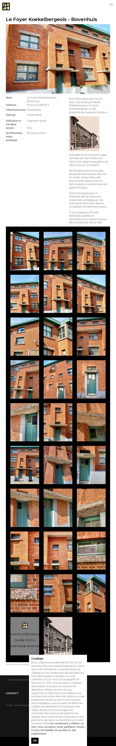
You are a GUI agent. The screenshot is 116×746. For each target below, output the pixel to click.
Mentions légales (22, 705)
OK (35, 740)
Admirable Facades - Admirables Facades (6, 6)
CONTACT (12, 693)
